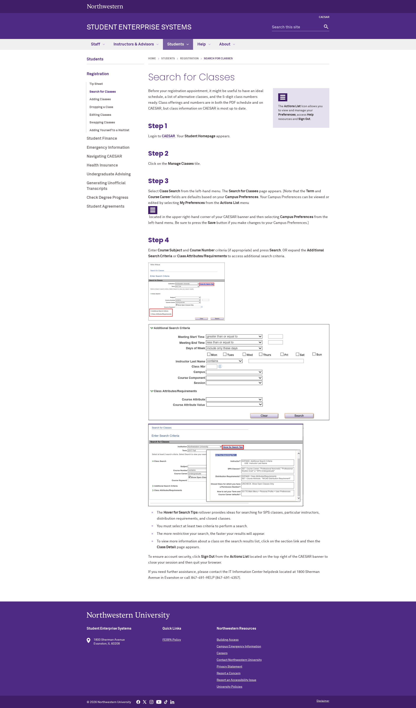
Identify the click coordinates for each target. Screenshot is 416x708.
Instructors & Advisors (134, 44)
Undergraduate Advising (109, 174)
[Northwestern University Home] (105, 6)
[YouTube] (158, 701)
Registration (98, 74)
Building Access (228, 639)
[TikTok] (165, 701)
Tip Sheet (96, 84)
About (225, 44)
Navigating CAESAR (104, 156)
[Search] (325, 27)
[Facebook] (138, 701)
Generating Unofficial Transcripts (106, 186)
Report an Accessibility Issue (236, 680)
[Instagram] (151, 701)
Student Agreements (105, 207)
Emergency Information (108, 148)
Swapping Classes (102, 122)
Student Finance (102, 139)
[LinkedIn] (172, 701)
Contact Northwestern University (239, 659)
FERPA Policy (171, 639)
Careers (222, 653)
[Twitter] (145, 701)
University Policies (229, 686)
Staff (96, 44)
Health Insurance (102, 165)
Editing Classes (100, 114)
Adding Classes (100, 99)
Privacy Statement (229, 666)
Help (202, 44)
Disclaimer (323, 701)
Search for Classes (102, 91)
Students (176, 44)
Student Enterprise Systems (139, 27)
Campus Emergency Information (239, 646)
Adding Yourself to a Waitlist (109, 130)
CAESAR (324, 17)
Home (152, 58)
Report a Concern (228, 673)
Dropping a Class (101, 107)
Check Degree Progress (107, 198)
